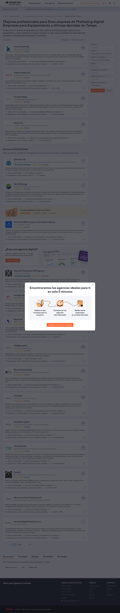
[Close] (93, 285)
